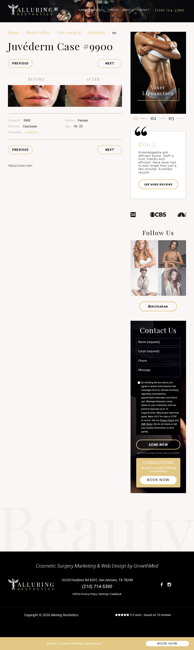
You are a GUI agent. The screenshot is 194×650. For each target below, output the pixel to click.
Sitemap (103, 594)
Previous (20, 63)
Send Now (158, 444)
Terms (176, 453)
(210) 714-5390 (169, 9)
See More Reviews (158, 184)
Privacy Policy (167, 420)
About (126, 9)
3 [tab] (173, 118)
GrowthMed (146, 565)
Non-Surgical (69, 32)
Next (109, 63)
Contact (143, 9)
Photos (113, 9)
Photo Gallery (38, 32)
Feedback (115, 594)
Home (82, 9)
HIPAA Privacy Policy (85, 594)
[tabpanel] (158, 73)
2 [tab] (155, 118)
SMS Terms (147, 423)
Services (96, 9)
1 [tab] (137, 118)
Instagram (159, 306)
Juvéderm (96, 32)
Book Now (158, 480)
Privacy (167, 453)
